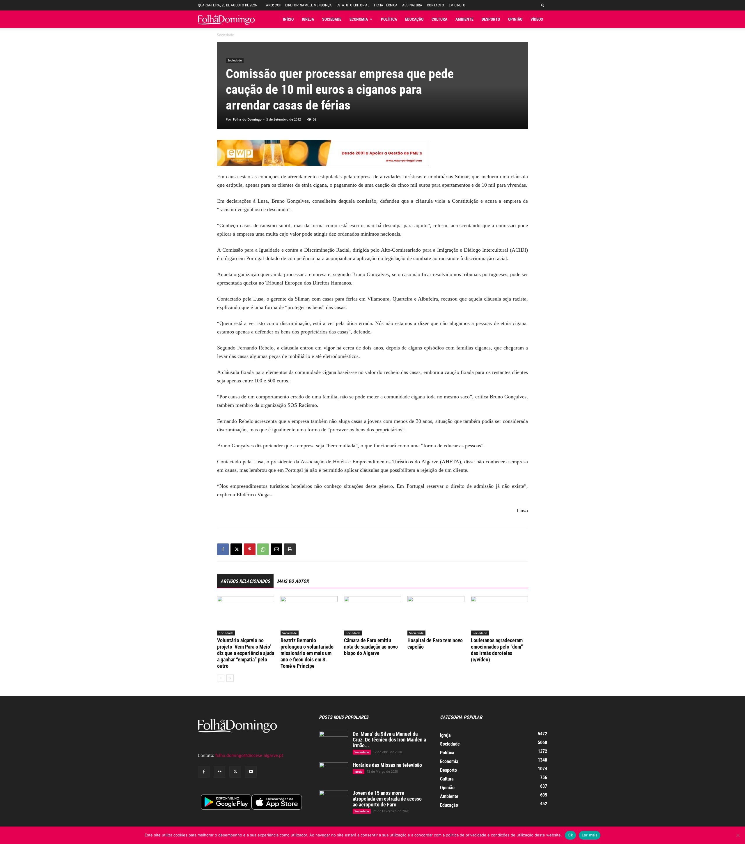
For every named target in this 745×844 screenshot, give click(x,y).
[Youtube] (251, 772)
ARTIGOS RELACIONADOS (245, 581)
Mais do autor (293, 581)
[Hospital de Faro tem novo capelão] (435, 615)
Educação (414, 19)
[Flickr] (219, 772)
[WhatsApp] (263, 549)
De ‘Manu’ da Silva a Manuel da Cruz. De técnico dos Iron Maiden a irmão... (389, 739)
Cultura (439, 19)
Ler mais (589, 835)
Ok (570, 835)
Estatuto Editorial (352, 5)
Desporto (491, 19)
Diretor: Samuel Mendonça (308, 5)
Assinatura (412, 5)
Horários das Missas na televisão (387, 765)
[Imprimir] (290, 549)
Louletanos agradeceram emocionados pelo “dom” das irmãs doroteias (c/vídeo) (497, 650)
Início (288, 19)
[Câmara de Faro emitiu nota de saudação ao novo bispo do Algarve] (372, 615)
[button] (542, 5)
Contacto (435, 5)
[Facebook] (223, 549)
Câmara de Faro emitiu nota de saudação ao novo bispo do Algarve (371, 646)
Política (389, 19)
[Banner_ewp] (372, 153)
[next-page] (230, 678)
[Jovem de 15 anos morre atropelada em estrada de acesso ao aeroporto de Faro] (333, 800)
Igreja (308, 19)
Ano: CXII (273, 5)
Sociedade (331, 19)
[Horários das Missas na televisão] (333, 772)
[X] (236, 549)
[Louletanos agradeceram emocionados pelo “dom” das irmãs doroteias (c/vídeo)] (499, 615)
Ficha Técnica (386, 5)
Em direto (457, 5)
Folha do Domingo (247, 119)
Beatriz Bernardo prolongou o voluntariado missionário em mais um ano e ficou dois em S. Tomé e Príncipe (307, 653)
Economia (359, 19)
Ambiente (464, 19)
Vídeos (537, 19)
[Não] (738, 835)
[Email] (276, 549)
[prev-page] (220, 678)
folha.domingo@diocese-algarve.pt (249, 755)
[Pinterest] (250, 549)
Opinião (515, 19)
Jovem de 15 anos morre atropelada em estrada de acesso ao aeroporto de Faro (387, 799)
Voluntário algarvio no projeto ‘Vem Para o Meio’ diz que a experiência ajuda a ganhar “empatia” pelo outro (245, 653)
